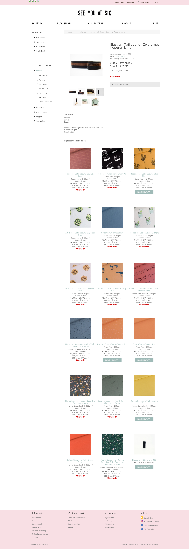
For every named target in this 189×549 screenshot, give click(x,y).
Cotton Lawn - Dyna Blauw (112, 233)
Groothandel (64, 23)
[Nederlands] (33, 2)
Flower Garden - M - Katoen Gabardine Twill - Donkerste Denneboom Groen (112, 462)
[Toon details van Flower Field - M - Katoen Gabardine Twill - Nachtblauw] (80, 385)
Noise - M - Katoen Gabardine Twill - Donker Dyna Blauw (80, 345)
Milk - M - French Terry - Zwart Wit (112, 174)
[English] (30, 2)
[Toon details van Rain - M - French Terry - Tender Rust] (112, 328)
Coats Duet (40, 51)
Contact (126, 23)
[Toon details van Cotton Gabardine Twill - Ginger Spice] (80, 444)
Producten (36, 23)
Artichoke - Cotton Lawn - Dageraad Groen (80, 234)
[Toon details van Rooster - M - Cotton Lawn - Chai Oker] (144, 158)
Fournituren (41, 108)
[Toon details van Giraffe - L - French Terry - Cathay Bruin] (112, 273)
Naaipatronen (41, 112)
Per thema (43, 93)
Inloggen (130, 2)
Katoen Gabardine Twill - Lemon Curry (144, 402)
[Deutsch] (39, 2)
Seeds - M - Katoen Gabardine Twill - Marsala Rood (144, 289)
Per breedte (43, 89)
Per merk (42, 80)
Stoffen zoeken (74, 521)
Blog (155, 23)
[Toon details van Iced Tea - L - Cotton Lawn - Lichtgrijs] (144, 217)
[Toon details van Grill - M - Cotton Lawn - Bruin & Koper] (80, 158)
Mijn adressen (109, 524)
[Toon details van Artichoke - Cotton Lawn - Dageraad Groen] (80, 217)
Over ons (35, 521)
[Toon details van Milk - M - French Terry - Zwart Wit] (112, 158)
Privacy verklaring (39, 531)
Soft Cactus (40, 38)
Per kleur (42, 97)
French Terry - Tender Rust (144, 344)
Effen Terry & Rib (45, 102)
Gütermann (40, 47)
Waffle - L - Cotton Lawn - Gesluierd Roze (80, 289)
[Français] (36, 2)
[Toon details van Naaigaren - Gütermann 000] (144, 444)
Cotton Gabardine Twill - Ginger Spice (80, 461)
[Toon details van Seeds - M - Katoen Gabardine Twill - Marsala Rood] (144, 273)
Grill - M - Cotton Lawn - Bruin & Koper (80, 175)
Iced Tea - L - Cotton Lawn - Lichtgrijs (144, 233)
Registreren (119, 2)
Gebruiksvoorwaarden (40, 534)
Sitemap (35, 537)
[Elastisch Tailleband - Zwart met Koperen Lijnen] (73, 92)
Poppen (39, 117)
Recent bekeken (74, 524)
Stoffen (39, 71)
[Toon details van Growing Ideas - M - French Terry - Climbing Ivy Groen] (112, 385)
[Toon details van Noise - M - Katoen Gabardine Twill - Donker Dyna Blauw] (80, 328)
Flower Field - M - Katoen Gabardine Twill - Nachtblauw (80, 402)
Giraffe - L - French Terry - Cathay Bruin (112, 289)
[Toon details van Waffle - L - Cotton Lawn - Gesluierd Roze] (80, 273)
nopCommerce (43, 544)
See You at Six (120, 56)
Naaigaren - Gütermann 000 (144, 460)
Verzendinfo (36, 517)
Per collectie (43, 76)
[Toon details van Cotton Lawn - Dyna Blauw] (112, 217)
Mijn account (95, 23)
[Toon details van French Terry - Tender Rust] (144, 328)
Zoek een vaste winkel (76, 517)
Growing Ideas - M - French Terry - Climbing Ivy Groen (112, 402)
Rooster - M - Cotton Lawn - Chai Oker (144, 175)
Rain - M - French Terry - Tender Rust (112, 344)
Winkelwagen (109, 527)
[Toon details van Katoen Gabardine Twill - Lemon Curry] (144, 385)
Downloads (36, 527)
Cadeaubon (40, 121)
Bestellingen (109, 521)
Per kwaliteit (44, 84)
